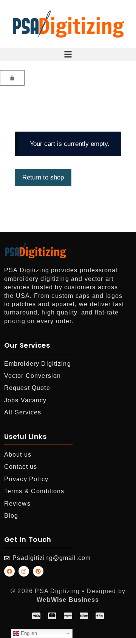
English (28, 633)
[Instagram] (24, 571)
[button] (68, 54)
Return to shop (43, 177)
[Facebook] (9, 571)
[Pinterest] (38, 571)
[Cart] (12, 78)
